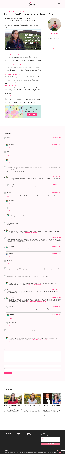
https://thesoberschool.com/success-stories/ (21, 317)
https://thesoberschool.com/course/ (34, 216)
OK (60, 452)
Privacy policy (56, 452)
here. (13, 99)
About (7, 3)
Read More (6, 417)
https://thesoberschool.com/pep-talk (34, 284)
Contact (54, 3)
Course (13, 3)
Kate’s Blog (20, 3)
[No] (63, 452)
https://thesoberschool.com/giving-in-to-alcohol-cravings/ (37, 301)
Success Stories (46, 3)
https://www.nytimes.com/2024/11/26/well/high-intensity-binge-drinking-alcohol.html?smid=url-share (26, 153)
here (22, 101)
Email (5, 368)
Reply (8, 140)
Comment (6, 349)
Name (5, 364)
